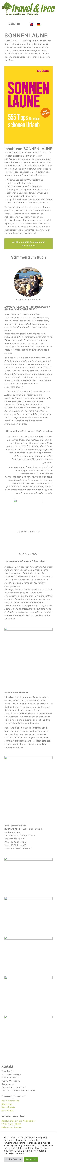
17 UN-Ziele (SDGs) (11, 1124)
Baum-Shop (7, 1110)
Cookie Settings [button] (13, 1159)
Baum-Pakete (8, 1107)
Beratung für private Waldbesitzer (18, 1121)
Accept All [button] (31, 1159)
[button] (12, 23)
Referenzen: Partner (11, 1127)
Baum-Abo (6, 1104)
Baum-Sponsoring (10, 1101)
